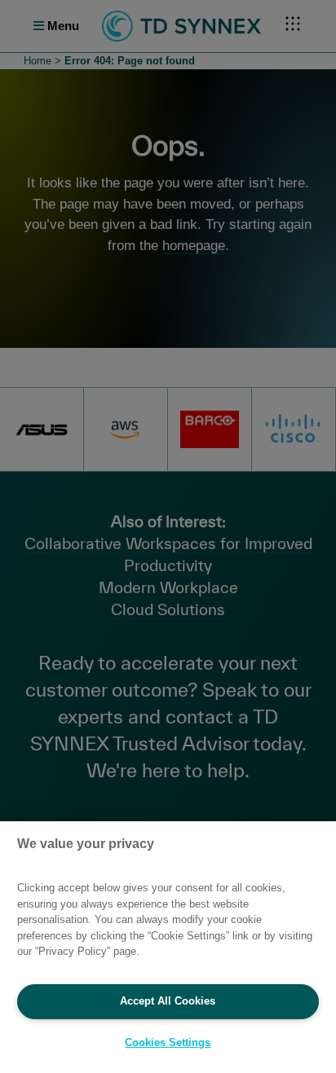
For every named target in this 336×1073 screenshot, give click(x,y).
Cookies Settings (167, 1042)
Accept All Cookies (167, 1001)
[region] (168, 947)
